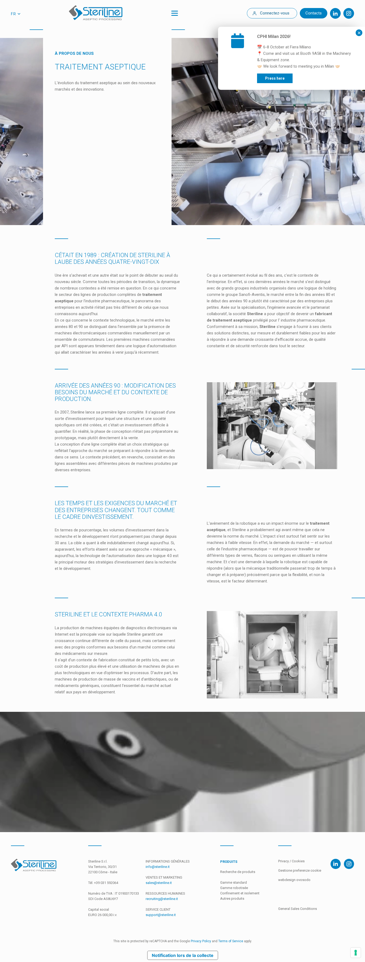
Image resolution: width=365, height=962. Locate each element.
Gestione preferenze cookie (299, 870)
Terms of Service (230, 941)
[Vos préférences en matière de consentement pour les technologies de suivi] (356, 953)
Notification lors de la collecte (182, 955)
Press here (275, 78)
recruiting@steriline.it (162, 899)
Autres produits (232, 899)
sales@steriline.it (159, 883)
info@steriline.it (158, 867)
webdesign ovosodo (294, 880)
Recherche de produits (237, 872)
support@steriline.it (161, 915)
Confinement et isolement (239, 893)
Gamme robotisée (234, 888)
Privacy (284, 861)
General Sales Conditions (297, 909)
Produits (228, 862)
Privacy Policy (201, 941)
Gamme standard (233, 882)
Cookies (298, 861)
